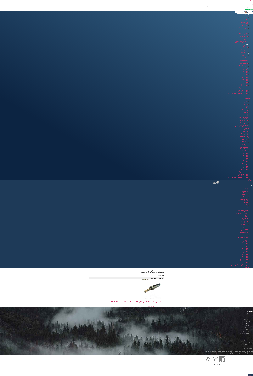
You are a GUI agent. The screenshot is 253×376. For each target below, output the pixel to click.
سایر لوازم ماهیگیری (243, 52)
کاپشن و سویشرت (244, 63)
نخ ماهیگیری (245, 46)
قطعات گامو (245, 69)
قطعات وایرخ (245, 74)
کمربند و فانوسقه (244, 60)
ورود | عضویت (215, 364)
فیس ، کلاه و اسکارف (243, 65)
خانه (163, 268)
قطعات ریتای (245, 79)
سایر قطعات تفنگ (244, 88)
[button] (252, 4)
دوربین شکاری (244, 20)
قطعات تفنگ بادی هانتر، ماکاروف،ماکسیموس (238, 93)
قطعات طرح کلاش (243, 87)
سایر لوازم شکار (244, 22)
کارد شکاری (245, 28)
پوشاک (248, 53)
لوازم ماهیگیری (247, 44)
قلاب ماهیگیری (244, 50)
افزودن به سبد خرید (150, 306)
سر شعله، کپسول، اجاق (242, 39)
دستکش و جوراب (244, 61)
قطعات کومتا (245, 77)
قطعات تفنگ (247, 68)
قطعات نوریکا (245, 76)
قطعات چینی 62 (244, 85)
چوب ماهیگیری (244, 49)
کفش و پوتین (245, 57)
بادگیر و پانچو (245, 55)
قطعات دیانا (245, 72)
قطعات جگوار (245, 80)
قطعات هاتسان (244, 84)
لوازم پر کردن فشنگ (243, 33)
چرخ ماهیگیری (244, 47)
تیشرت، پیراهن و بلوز (243, 66)
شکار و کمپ (247, 14)
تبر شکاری (245, 31)
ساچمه (246, 15)
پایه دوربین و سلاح (244, 25)
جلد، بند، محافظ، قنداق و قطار (241, 42)
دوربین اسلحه (245, 19)
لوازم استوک (247, 95)
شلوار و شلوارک (244, 58)
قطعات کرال (245, 71)
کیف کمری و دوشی (243, 27)
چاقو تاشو (245, 30)
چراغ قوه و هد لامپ (243, 36)
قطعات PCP (245, 82)
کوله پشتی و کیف (244, 23)
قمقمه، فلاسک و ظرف (243, 38)
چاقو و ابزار (245, 34)
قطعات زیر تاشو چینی (243, 90)
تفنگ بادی (246, 17)
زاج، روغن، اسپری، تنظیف (242, 41)
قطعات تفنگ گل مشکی (242, 91)
